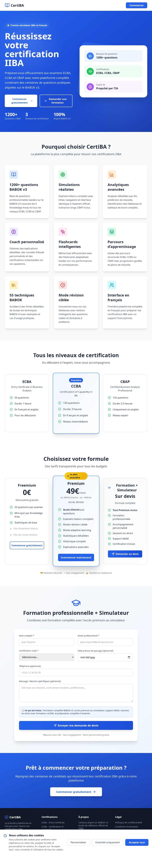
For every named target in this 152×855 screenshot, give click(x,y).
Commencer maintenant (76, 557)
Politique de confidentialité (128, 822)
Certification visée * (28, 650)
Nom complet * (26, 635)
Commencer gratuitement (19, 100)
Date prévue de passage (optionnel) (95, 650)
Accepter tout (137, 842)
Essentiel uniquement (107, 842)
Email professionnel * (88, 635)
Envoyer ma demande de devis (78, 725)
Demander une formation (57, 100)
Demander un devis (127, 554)
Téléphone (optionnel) (30, 666)
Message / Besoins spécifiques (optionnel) (40, 681)
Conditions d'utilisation (126, 826)
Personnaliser (78, 842)
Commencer (136, 5)
